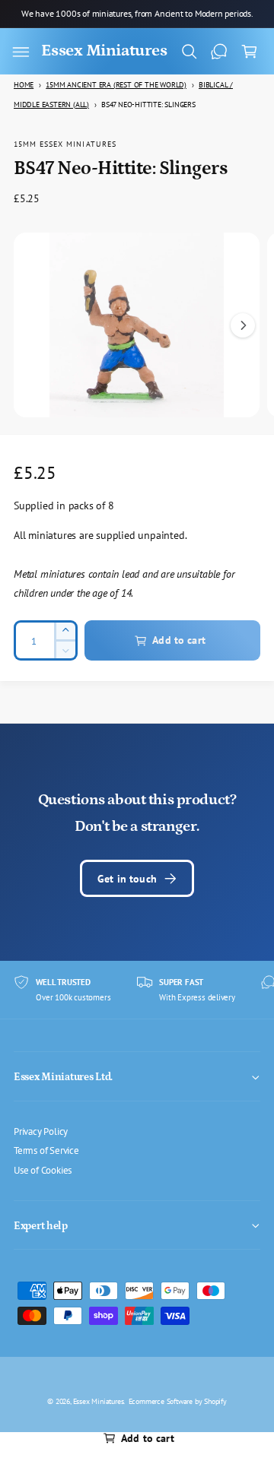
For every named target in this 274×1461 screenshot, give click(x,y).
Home (23, 85)
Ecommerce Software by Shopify (178, 1401)
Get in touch (127, 878)
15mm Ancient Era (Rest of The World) (116, 85)
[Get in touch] (219, 51)
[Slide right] (243, 325)
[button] (20, 51)
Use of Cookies (43, 1170)
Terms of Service (46, 1150)
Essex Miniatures (98, 1401)
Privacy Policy (41, 1131)
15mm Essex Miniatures (65, 143)
